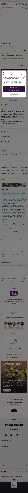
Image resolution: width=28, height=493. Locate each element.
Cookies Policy (14, 81)
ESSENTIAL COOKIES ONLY (14, 90)
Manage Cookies (14, 94)
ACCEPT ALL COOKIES (14, 87)
